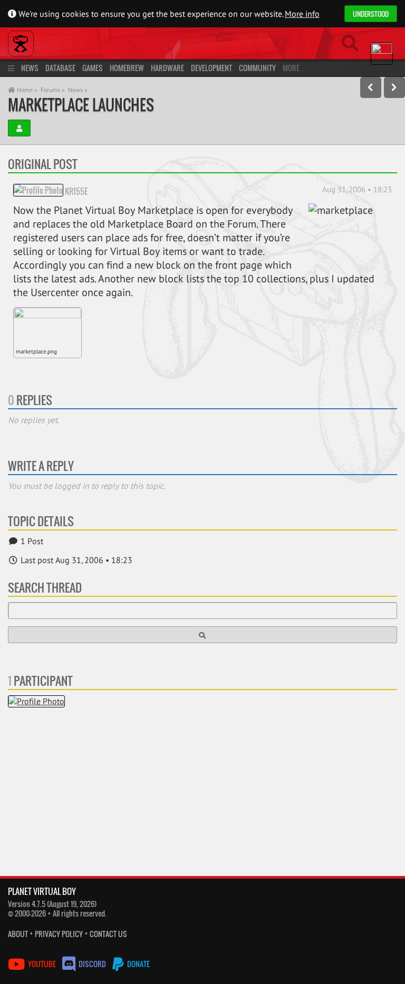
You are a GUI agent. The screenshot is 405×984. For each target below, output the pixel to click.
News (29, 67)
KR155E (76, 190)
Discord (92, 963)
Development (211, 67)
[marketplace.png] (47, 327)
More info (302, 13)
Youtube (41, 963)
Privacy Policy (59, 933)
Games (92, 67)
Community (257, 67)
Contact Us (108, 933)
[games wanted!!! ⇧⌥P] (370, 87)
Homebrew (127, 67)
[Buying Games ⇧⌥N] (394, 87)
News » (78, 90)
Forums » (53, 90)
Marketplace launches (81, 104)
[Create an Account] (19, 128)
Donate (138, 963)
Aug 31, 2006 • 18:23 (357, 189)
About (18, 933)
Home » (26, 90)
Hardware (167, 67)
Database (60, 67)
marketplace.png (36, 351)
